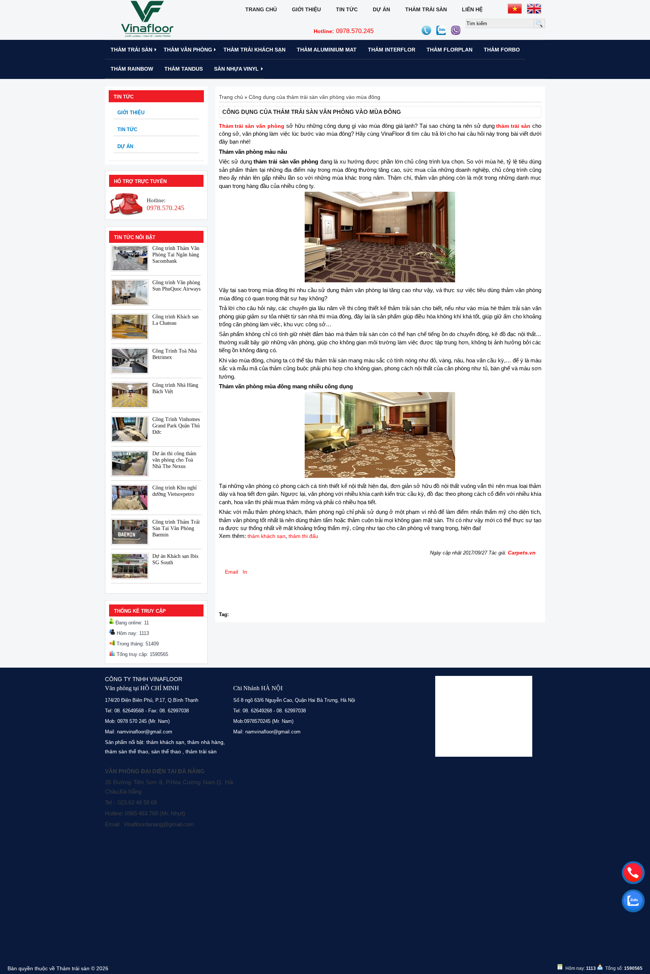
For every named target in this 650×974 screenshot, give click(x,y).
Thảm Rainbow (132, 69)
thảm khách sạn (267, 536)
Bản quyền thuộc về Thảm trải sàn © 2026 (58, 968)
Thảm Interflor (391, 50)
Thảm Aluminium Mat (327, 50)
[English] (534, 9)
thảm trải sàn (201, 751)
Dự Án (381, 9)
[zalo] (633, 900)
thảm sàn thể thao (126, 751)
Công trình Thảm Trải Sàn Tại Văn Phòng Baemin (176, 528)
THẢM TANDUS (183, 69)
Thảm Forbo (502, 50)
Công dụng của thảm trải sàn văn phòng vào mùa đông (314, 97)
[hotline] (633, 872)
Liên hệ (472, 9)
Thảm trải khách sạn (254, 50)
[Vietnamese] (515, 9)
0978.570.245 (344, 31)
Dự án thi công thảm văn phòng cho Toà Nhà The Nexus (174, 460)
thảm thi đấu (303, 536)
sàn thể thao (166, 751)
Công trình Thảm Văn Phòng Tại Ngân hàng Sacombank (175, 254)
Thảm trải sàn (426, 9)
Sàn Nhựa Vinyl (236, 69)
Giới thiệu (306, 9)
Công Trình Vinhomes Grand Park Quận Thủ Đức (176, 426)
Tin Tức (347, 9)
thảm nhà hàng (205, 742)
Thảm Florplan (449, 50)
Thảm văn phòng (188, 50)
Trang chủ (261, 9)
